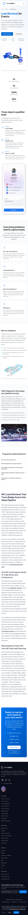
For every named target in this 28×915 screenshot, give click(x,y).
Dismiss (3, 912)
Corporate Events (5, 833)
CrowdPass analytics (7, 631)
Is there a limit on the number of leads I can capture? (11, 478)
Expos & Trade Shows (6, 835)
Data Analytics (4, 816)
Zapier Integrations (5, 821)
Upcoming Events (5, 879)
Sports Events (4, 838)
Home (2, 9)
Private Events (4, 840)
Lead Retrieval (4, 813)
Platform (6, 9)
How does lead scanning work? (8, 459)
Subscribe (23, 891)
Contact (3, 865)
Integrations (4, 818)
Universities (4, 843)
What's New (4, 863)
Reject (9, 912)
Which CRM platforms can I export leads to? (11, 463)
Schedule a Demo (7, 34)
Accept (16, 912)
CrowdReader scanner (15, 588)
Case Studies (4, 858)
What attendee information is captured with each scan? (12, 473)
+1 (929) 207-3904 (7, 783)
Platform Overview (5, 798)
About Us (3, 850)
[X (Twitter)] (9, 780)
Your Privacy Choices (23, 902)
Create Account (5, 874)
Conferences (4, 828)
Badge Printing (4, 811)
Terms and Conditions (5, 902)
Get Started (19, 34)
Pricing (2, 853)
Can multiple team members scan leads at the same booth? (12, 468)
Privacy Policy (14, 902)
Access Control (5, 801)
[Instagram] (6, 780)
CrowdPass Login (5, 876)
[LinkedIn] (2, 780)
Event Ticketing (5, 806)
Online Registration (5, 803)
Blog (2, 860)
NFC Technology (5, 808)
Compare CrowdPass (6, 855)
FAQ (2, 867)
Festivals (3, 830)
